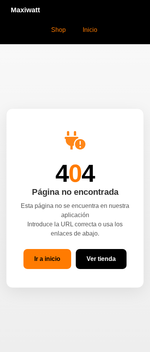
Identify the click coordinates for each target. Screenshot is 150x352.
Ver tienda (101, 259)
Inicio (90, 30)
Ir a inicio (47, 259)
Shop (58, 30)
